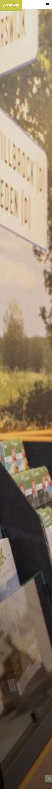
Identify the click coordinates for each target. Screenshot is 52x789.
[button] (47, 4)
